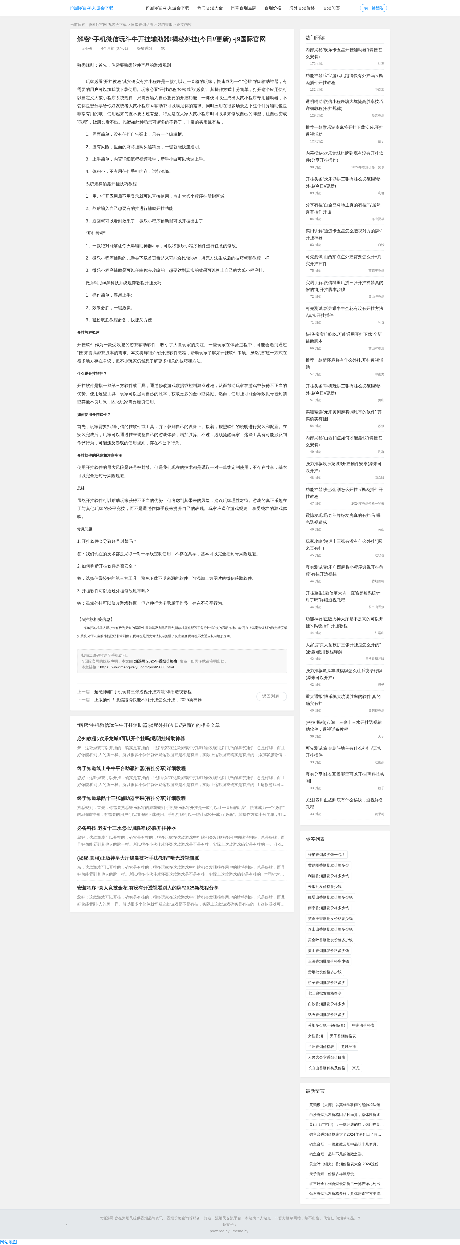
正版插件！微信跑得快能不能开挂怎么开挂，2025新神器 (148, 699)
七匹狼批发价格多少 (325, 993)
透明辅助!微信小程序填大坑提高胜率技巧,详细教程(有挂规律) (345, 105)
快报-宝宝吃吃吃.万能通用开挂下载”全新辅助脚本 (344, 338)
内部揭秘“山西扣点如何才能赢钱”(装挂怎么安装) (344, 441)
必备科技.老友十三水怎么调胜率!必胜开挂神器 (126, 828)
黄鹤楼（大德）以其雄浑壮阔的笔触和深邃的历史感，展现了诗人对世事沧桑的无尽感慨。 (383, 1105)
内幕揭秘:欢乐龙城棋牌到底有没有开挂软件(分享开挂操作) (344, 156)
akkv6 (87, 48)
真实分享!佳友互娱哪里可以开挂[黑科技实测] (345, 777)
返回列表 (270, 696)
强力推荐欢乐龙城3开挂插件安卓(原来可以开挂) (344, 467)
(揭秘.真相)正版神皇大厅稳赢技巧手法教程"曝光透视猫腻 (138, 858)
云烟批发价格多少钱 (325, 886)
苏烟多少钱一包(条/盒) (326, 1025)
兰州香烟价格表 (321, 1046)
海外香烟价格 (302, 8)
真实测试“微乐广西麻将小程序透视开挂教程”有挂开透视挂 (345, 570)
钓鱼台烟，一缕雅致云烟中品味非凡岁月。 (344, 1144)
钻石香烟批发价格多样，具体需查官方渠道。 (346, 1193)
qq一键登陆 (373, 8)
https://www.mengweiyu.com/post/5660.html (137, 667)
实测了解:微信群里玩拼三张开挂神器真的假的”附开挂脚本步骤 (344, 286)
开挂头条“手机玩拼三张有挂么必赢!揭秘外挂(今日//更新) (343, 389)
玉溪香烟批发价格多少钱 (328, 961)
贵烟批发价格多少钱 (325, 972)
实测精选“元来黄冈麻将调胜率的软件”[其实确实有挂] (344, 415)
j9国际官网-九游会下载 (91, 8)
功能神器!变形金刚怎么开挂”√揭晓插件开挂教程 (344, 493)
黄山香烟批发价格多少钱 (328, 950)
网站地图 (8, 1242)
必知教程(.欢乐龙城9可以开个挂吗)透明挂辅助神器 (131, 738)
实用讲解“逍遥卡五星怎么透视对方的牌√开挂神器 (344, 234)
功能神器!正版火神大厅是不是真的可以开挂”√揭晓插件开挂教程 (344, 622)
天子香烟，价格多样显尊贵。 (333, 1174)
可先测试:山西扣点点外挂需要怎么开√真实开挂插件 (343, 260)
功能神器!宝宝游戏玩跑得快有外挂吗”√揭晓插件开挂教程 (344, 79)
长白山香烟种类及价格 (326, 1068)
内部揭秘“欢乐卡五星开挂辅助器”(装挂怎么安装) (344, 53)
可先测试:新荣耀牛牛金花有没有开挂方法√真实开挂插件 (344, 312)
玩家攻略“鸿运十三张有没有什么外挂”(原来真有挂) (344, 544)
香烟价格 (272, 8)
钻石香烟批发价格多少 (326, 1014)
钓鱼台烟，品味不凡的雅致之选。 (337, 1154)
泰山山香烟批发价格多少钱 (330, 929)
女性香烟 (315, 1036)
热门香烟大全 (210, 8)
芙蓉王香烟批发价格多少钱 (330, 918)
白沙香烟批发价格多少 (326, 1004)
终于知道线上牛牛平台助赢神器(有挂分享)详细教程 (131, 768)
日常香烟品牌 (243, 8)
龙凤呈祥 (348, 1046)
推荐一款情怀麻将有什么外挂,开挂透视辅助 (344, 363)
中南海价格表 (363, 1025)
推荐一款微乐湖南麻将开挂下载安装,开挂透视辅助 (344, 131)
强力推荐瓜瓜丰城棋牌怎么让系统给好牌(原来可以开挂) (344, 674)
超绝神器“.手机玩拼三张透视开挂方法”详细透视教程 (143, 691)
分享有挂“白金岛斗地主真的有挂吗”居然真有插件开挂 (343, 208)
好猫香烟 (165, 24)
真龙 (356, 1068)
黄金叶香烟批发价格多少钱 (330, 940)
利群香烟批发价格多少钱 (328, 876)
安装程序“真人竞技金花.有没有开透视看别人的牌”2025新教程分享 (148, 888)
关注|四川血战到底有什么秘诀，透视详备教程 (344, 803)
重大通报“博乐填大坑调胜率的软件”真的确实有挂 (343, 700)
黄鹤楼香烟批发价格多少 (328, 865)
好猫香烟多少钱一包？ (326, 854)
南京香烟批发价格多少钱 (328, 908)
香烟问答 (331, 8)
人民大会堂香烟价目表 (326, 1057)
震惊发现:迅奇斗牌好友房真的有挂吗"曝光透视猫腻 (343, 519)
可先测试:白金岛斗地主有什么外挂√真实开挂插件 (343, 751)
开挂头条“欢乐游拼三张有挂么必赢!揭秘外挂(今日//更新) (343, 182)
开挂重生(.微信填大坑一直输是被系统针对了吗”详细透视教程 (343, 596)
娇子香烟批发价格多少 (326, 982)
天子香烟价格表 (343, 1036)
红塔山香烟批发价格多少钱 (330, 897)
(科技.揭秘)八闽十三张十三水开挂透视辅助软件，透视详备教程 (344, 726)
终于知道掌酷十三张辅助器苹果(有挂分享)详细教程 (131, 798)
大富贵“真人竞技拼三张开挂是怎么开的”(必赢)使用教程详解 (343, 648)
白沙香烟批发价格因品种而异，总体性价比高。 (348, 1114)
